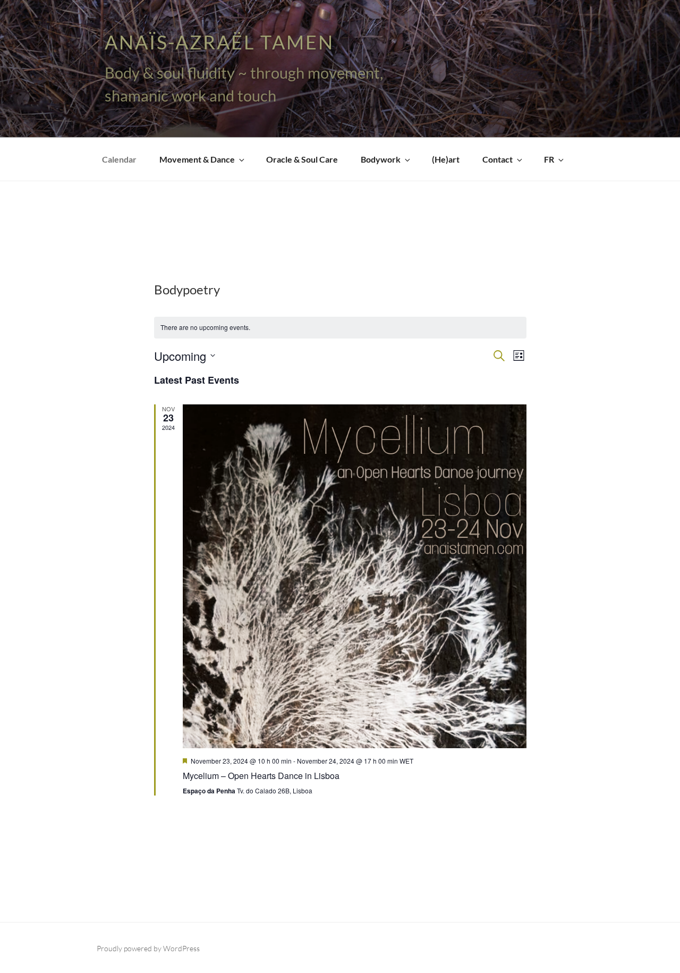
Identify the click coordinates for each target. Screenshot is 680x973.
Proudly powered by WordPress (148, 948)
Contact (497, 159)
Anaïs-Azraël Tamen (219, 42)
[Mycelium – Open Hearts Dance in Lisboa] (354, 576)
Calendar (119, 159)
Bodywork (381, 159)
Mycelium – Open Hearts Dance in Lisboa (261, 775)
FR (549, 159)
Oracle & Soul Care (302, 159)
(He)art (446, 159)
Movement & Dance (197, 159)
